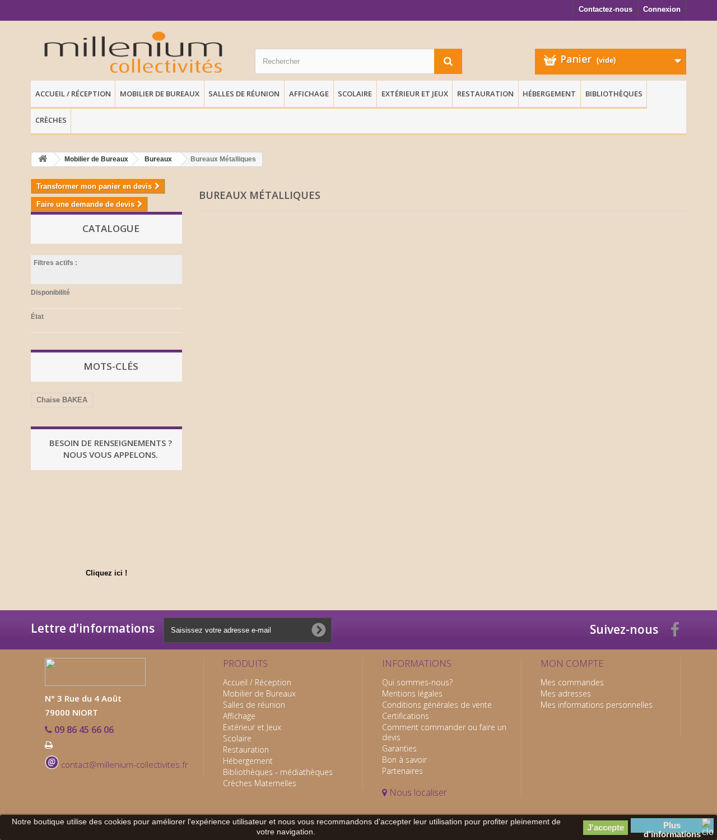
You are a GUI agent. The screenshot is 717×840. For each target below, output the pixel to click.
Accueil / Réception (73, 94)
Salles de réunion (244, 94)
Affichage (309, 94)
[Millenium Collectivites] (134, 53)
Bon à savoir (404, 759)
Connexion (662, 9)
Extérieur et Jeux (414, 94)
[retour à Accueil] (42, 159)
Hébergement (549, 94)
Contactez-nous (605, 9)
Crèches (51, 120)
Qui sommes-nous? (417, 682)
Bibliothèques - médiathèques (278, 772)
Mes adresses (566, 693)
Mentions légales (412, 693)
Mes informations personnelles (597, 704)
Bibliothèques (613, 94)
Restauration (485, 94)
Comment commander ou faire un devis (444, 732)
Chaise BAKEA (61, 400)
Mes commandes (572, 682)
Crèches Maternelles (259, 783)
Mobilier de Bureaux (159, 94)
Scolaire (355, 94)
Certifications (405, 716)
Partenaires (402, 770)
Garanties (399, 748)
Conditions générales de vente (437, 704)
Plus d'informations (672, 826)
